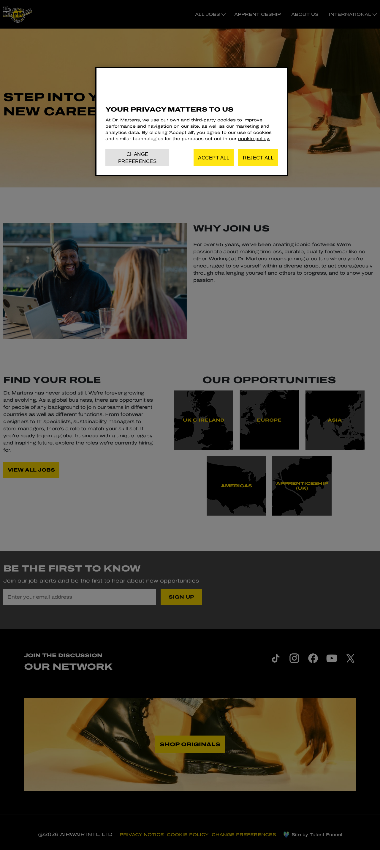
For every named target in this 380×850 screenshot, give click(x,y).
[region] (191, 121)
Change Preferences (137, 157)
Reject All (258, 158)
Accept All (213, 158)
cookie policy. (254, 139)
